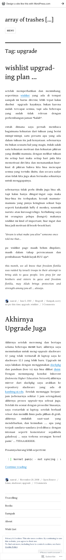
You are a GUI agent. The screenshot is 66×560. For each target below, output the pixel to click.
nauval (13, 301)
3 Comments (48, 304)
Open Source (49, 479)
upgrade (26, 304)
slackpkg (55, 364)
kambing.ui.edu (14, 391)
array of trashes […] (29, 19)
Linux (8, 483)
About (8, 521)
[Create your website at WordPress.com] (33, 3)
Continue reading (16, 466)
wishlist (25, 95)
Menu (10, 30)
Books (8, 505)
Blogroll (39, 301)
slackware (16, 483)
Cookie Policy (11, 547)
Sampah (50, 301)
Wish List (10, 529)
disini (57, 369)
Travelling (11, 497)
